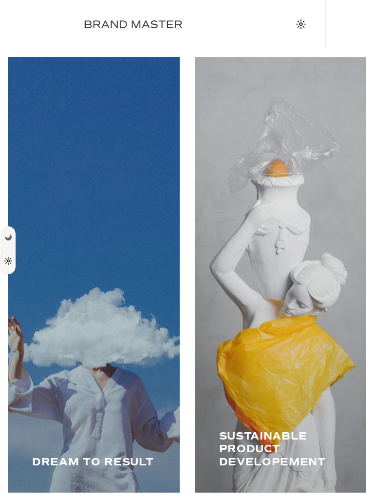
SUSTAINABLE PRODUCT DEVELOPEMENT (272, 448)
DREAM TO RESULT (93, 461)
